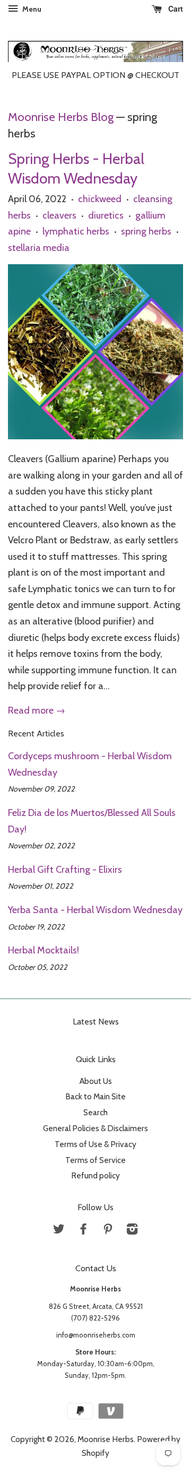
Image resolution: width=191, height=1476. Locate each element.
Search (95, 1112)
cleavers (59, 215)
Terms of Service (95, 1160)
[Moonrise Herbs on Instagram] (132, 1231)
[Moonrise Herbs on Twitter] (59, 1231)
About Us (96, 1081)
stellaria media (39, 248)
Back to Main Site (95, 1096)
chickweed (99, 199)
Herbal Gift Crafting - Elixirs (65, 869)
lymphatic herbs (75, 231)
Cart (174, 8)
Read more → (36, 710)
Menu (31, 9)
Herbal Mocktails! (43, 950)
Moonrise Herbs (105, 1439)
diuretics (106, 215)
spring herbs (146, 231)
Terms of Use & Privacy (95, 1144)
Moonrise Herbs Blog (61, 117)
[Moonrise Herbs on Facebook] (83, 1231)
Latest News (96, 1022)
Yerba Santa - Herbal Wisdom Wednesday (95, 910)
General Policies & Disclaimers (95, 1128)
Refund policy (95, 1175)
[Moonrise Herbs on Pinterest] (108, 1231)
